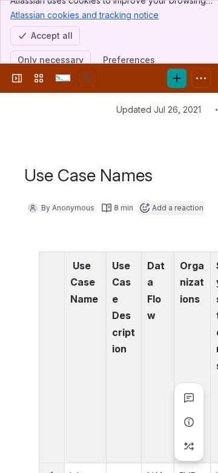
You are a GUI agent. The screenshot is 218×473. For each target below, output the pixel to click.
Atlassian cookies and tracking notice (84, 15)
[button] (93, 264)
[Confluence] (63, 78)
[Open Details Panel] (189, 422)
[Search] (87, 78)
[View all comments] (189, 398)
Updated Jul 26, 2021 (158, 109)
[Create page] (189, 446)
